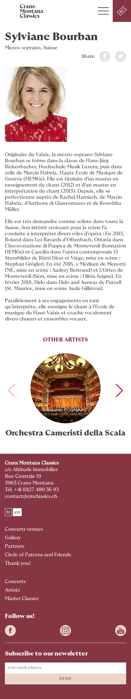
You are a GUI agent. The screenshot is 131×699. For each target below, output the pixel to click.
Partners (14, 546)
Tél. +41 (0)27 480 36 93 (32, 489)
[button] (103, 11)
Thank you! (18, 563)
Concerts (15, 581)
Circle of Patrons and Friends (38, 554)
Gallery (13, 537)
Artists (12, 590)
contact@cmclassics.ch (31, 496)
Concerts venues (24, 529)
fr (8, 512)
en (17, 512)
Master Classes (21, 598)
